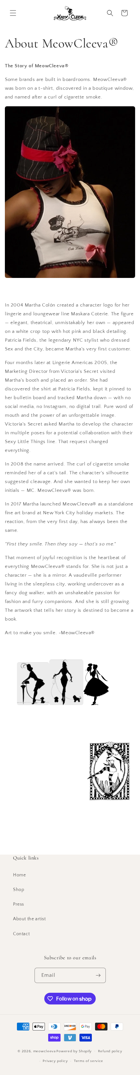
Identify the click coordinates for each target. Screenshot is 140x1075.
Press (18, 904)
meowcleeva (44, 1051)
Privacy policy (55, 1061)
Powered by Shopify (74, 1051)
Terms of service (88, 1061)
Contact (21, 934)
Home (19, 875)
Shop (18, 889)
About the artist (29, 919)
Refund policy (110, 1051)
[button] (13, 13)
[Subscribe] (98, 975)
